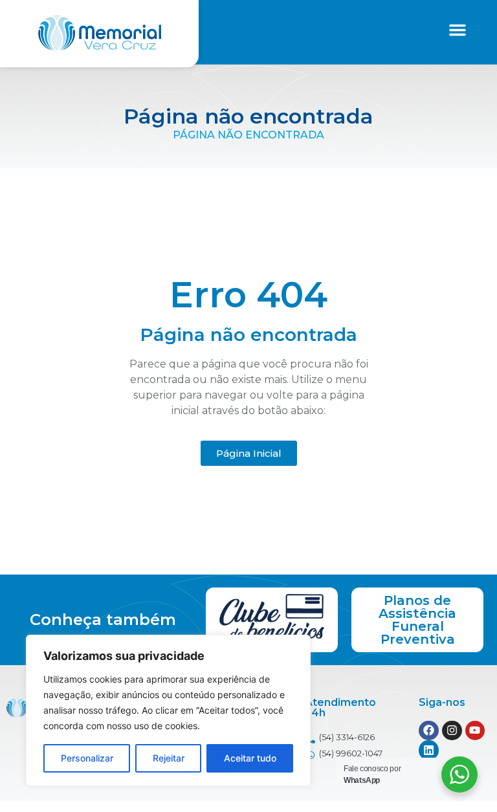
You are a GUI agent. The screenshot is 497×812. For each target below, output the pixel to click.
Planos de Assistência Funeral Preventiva (417, 620)
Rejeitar (168, 757)
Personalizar (87, 757)
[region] (168, 710)
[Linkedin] (429, 750)
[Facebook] (429, 731)
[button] (457, 29)
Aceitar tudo (250, 757)
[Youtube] (475, 731)
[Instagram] (452, 731)
